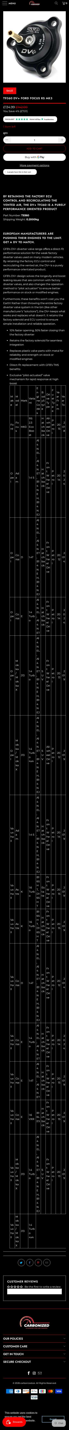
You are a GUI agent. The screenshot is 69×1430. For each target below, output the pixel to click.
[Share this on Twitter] (21, 1262)
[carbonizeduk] (34, 3)
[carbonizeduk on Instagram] (34, 1373)
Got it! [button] (53, 1419)
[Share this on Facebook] (29, 1262)
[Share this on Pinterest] (38, 1262)
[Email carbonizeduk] (40, 1373)
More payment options (34, 165)
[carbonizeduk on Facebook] (28, 1373)
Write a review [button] (34, 1291)
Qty (5, 133)
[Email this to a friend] (46, 1262)
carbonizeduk (27, 1383)
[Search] (57, 3)
